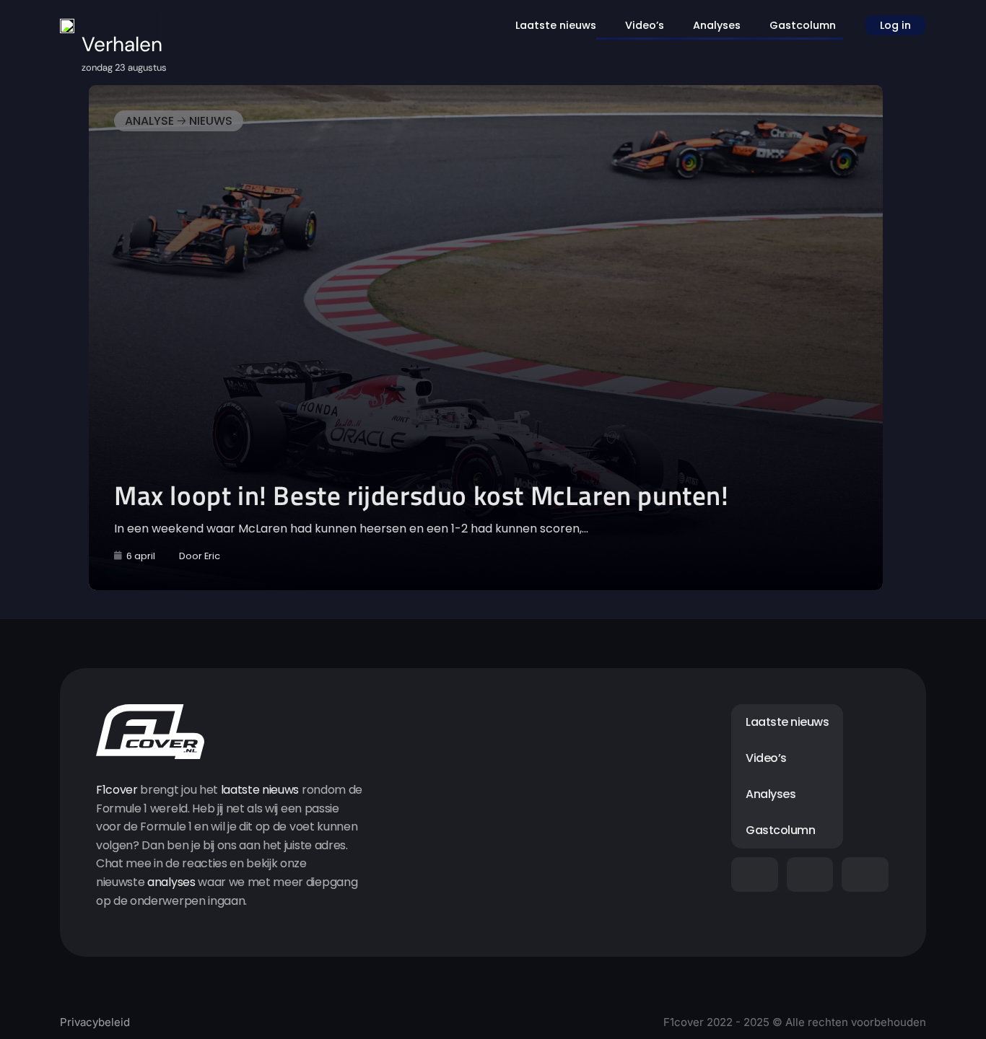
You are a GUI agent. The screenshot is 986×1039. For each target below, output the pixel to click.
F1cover (117, 789)
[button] (168, 338)
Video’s (644, 25)
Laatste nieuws (555, 25)
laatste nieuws (260, 789)
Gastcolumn (802, 25)
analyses (171, 882)
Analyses (717, 25)
